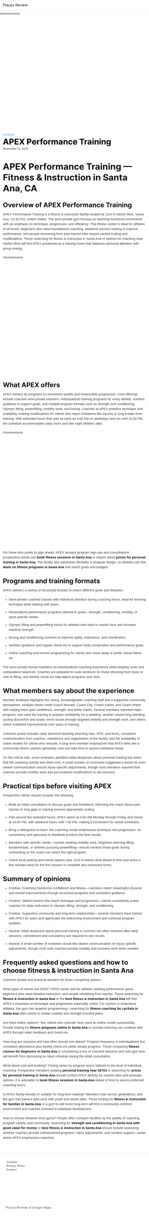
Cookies (12, 1162)
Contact (12, 1169)
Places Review (15, 5)
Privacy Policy (16, 1165)
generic (8, 134)
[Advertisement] (74, 70)
